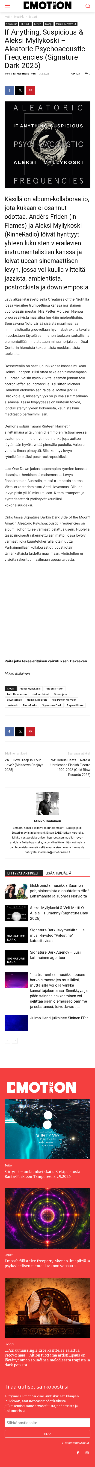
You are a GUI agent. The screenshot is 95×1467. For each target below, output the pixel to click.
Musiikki (19, 17)
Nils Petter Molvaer (64, 699)
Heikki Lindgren (37, 699)
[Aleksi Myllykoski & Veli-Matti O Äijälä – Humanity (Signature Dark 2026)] (16, 913)
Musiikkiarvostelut (66, 24)
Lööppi (48, 24)
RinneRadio (30, 705)
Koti (7, 17)
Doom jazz (60, 694)
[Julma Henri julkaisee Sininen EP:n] (16, 1023)
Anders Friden (54, 688)
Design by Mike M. (77, 1443)
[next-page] (15, 1040)
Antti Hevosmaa (17, 694)
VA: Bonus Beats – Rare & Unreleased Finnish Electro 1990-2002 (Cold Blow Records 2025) (70, 767)
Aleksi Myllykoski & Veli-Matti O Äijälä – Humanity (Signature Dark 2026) (59, 913)
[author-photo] (47, 814)
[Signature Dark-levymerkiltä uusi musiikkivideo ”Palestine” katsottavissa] (16, 935)
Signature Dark (52, 705)
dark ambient (40, 694)
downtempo (14, 699)
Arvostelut (11, 24)
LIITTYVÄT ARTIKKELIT (23, 873)
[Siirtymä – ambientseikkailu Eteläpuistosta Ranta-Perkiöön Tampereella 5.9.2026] (47, 1129)
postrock (12, 705)
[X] (19, 90)
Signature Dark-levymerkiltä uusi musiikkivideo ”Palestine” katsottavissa (58, 935)
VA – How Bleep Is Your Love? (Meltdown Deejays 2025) (24, 765)
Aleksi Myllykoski (30, 688)
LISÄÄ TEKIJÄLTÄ (58, 873)
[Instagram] (86, 1453)
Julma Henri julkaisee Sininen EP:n (59, 1018)
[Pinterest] (30, 90)
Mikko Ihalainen (24, 73)
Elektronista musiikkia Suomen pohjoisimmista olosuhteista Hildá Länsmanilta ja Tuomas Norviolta (59, 890)
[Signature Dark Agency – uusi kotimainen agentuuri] (16, 958)
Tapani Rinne (75, 705)
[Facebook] (9, 90)
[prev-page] (7, 1040)
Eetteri (33, 17)
